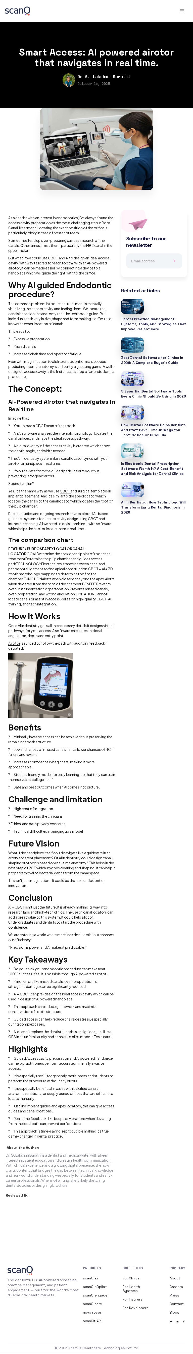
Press (174, 1295)
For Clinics (131, 1278)
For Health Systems (131, 1289)
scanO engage (95, 1295)
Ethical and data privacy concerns (38, 823)
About (175, 1278)
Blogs (174, 1312)
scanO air (91, 1278)
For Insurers (132, 1299)
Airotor (14, 643)
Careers (176, 1287)
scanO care (92, 1304)
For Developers (136, 1308)
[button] (182, 11)
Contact (177, 1304)
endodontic (93, 880)
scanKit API (92, 1321)
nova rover (92, 1312)
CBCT (65, 491)
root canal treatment (66, 303)
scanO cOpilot (95, 1287)
